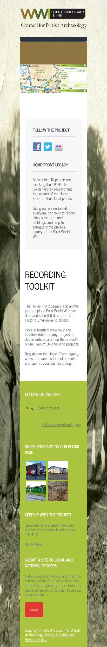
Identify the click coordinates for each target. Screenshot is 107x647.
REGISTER (34, 609)
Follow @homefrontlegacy (61, 424)
